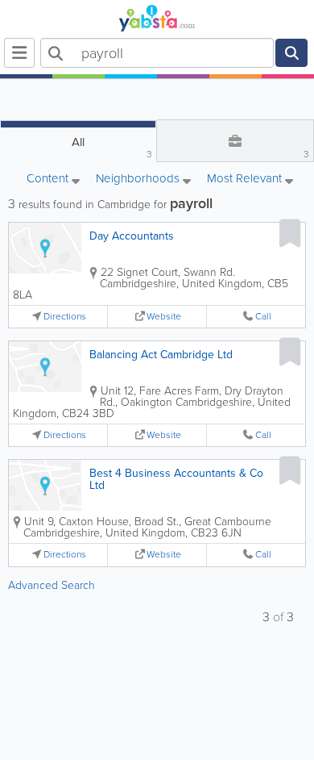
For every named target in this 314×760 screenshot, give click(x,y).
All (112, 147)
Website (164, 316)
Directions (64, 316)
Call (263, 316)
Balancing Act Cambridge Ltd (161, 354)
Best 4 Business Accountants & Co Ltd (176, 479)
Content (49, 179)
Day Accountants (131, 236)
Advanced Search (51, 585)
